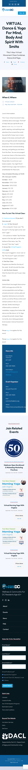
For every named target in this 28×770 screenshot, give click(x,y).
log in (8, 330)
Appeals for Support (10, 674)
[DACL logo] (14, 734)
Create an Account (9, 218)
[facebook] (10, 4)
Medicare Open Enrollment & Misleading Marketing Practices (14, 467)
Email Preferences (8, 672)
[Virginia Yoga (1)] (14, 479)
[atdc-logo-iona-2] (7, 9)
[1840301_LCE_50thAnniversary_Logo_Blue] (14, 439)
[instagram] (15, 4)
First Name (6, 645)
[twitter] (12, 4)
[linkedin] (8, 600)
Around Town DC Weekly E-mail (14, 677)
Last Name (5, 654)
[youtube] (18, 4)
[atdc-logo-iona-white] (11, 584)
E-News (6, 680)
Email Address (7, 663)
